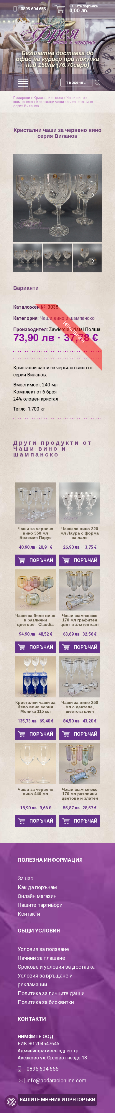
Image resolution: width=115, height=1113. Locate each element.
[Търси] (97, 82)
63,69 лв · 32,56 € (79, 634)
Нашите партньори (40, 905)
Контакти (29, 914)
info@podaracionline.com (56, 1080)
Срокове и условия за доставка (56, 967)
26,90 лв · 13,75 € (79, 547)
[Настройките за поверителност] (11, 1102)
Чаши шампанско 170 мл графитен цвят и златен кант (79, 620)
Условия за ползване (43, 949)
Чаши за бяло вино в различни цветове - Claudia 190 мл (35, 620)
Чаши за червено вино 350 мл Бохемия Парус (35, 533)
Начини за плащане (41, 958)
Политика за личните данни (51, 993)
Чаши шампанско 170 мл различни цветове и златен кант (80, 794)
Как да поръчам (37, 887)
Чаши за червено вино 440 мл (35, 791)
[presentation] (23, 195)
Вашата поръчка (83, 8)
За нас (25, 878)
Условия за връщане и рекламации (45, 980)
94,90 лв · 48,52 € (35, 634)
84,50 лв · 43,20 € (79, 721)
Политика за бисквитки (46, 1002)
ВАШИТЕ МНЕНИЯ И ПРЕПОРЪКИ (57, 1099)
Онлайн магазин (37, 896)
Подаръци (21, 98)
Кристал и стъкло (48, 98)
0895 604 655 (33, 8)
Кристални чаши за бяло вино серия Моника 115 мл (35, 707)
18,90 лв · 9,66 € (35, 808)
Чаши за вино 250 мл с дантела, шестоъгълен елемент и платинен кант (79, 707)
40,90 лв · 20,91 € (35, 547)
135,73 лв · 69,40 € (35, 721)
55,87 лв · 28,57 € (79, 808)
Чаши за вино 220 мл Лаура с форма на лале (79, 533)
